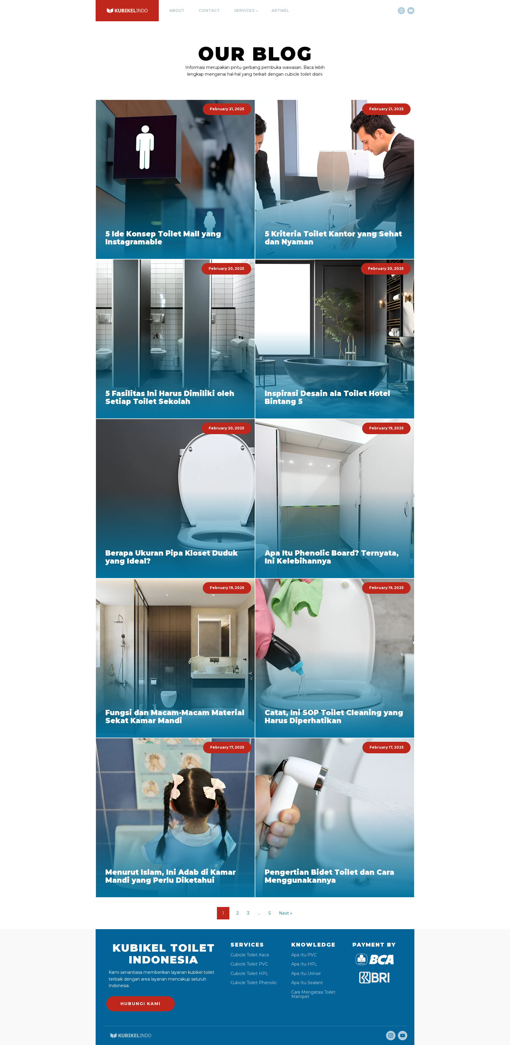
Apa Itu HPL (304, 964)
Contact (209, 10)
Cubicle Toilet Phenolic (254, 983)
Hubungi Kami (140, 1003)
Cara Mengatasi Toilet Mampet (313, 994)
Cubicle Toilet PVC (249, 964)
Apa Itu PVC (304, 955)
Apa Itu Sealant (307, 983)
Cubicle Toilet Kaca (250, 955)
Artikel (280, 10)
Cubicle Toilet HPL (249, 973)
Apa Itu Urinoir (306, 973)
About (177, 10)
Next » (285, 913)
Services (244, 10)
